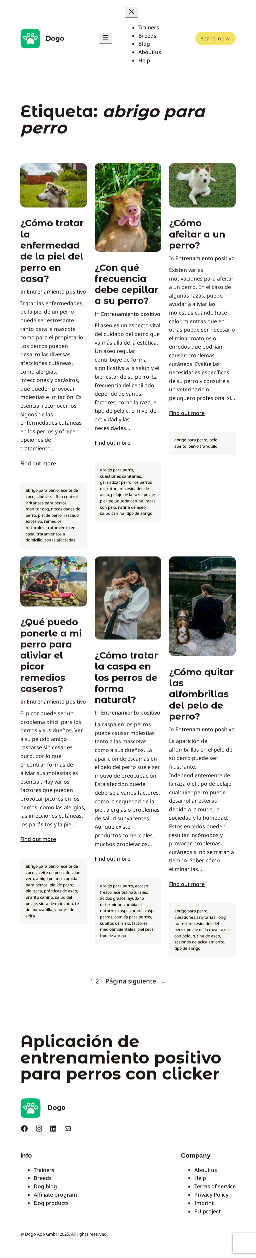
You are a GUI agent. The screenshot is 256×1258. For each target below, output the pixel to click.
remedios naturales (44, 524)
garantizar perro (115, 482)
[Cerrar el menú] (131, 12)
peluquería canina (126, 501)
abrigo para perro (42, 490)
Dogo (55, 38)
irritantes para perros (46, 503)
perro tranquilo (202, 446)
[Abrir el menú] (105, 38)
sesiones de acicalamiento (199, 942)
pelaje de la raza (126, 494)
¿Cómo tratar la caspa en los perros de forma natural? (126, 677)
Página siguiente (135, 980)
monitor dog (37, 509)
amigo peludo (49, 878)
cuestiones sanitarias (120, 476)
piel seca (34, 891)
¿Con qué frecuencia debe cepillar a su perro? (126, 284)
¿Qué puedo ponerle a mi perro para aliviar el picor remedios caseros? (51, 655)
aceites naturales (130, 892)
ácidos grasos (113, 898)
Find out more (38, 463)
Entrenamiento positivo (56, 291)
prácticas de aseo (60, 891)
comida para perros (132, 917)
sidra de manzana (56, 903)
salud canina (112, 513)
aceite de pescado (53, 872)
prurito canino (39, 897)
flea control (67, 496)
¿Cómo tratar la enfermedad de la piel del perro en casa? (52, 251)
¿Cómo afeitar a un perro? (197, 234)
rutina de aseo (132, 507)
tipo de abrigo (139, 513)
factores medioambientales (124, 926)
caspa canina (130, 910)
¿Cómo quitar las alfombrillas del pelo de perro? (201, 694)
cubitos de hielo (115, 923)
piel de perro (50, 515)
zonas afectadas (59, 540)
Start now (215, 38)
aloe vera (45, 496)
